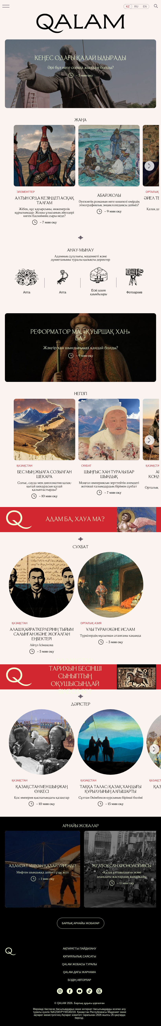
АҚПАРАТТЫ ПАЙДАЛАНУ (79, 948)
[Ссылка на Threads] (99, 993)
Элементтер (26, 192)
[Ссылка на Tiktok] (89, 993)
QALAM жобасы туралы (79, 964)
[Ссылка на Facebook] (70, 993)
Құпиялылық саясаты (79, 956)
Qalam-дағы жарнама (79, 972)
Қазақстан (24, 465)
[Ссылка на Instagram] (60, 993)
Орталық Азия (90, 623)
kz (128, 6)
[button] (5, 6)
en (145, 6)
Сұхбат (86, 465)
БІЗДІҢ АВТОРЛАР (79, 980)
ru (136, 6)
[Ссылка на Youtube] (79, 993)
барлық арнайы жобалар (80, 923)
